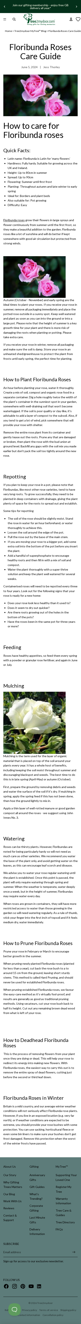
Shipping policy (68, 1310)
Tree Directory (65, 1222)
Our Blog (9, 1194)
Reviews (8, 1208)
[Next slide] (76, 6)
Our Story (9, 1175)
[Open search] (14, 19)
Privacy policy (29, 1310)
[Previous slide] (4, 6)
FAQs (59, 1229)
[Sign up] (74, 1252)
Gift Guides (37, 1187)
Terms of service (48, 1310)
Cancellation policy (53, 1315)
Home (8, 31)
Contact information (29, 1315)
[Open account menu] (71, 19)
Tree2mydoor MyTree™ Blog (30, 31)
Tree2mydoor (45, 1303)
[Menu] (5, 19)
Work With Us (12, 1201)
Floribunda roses (14, 220)
